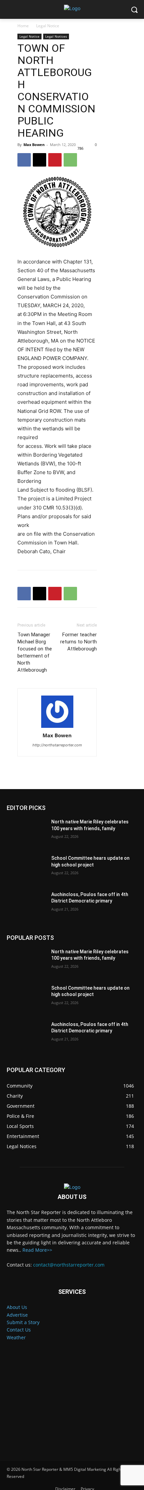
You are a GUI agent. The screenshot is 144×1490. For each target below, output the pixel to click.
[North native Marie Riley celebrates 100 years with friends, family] (26, 832)
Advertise (17, 1315)
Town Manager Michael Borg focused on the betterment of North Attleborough (34, 652)
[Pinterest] (55, 160)
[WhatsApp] (70, 160)
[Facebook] (24, 160)
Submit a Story (23, 1322)
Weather (16, 1337)
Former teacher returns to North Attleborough (78, 642)
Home (23, 26)
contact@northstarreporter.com (68, 1265)
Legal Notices (56, 36)
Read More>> (37, 1250)
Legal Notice (47, 26)
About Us (17, 1307)
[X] (39, 160)
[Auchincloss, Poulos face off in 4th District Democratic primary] (26, 905)
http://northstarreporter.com (57, 745)
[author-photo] (57, 712)
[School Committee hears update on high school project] (26, 869)
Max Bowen (34, 144)
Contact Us (19, 1329)
